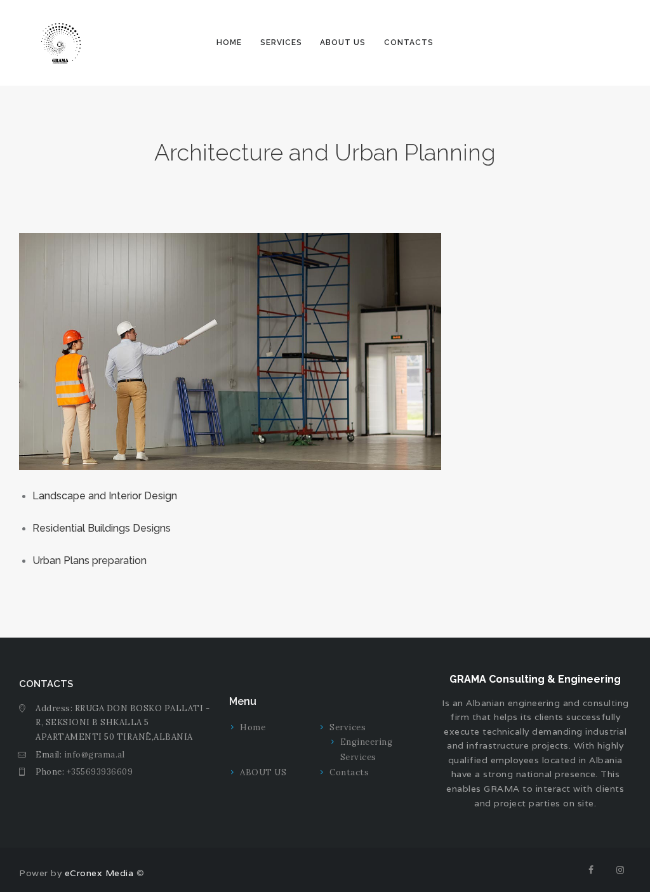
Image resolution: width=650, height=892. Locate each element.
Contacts (349, 772)
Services (347, 727)
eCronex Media (97, 873)
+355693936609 (100, 771)
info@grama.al (94, 754)
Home (252, 727)
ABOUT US (263, 772)
